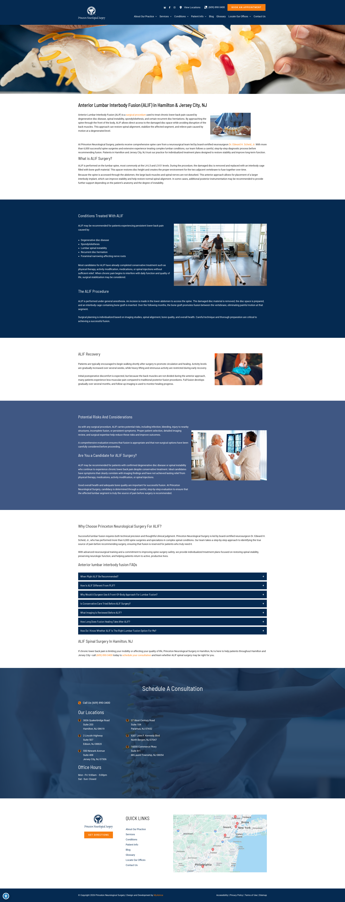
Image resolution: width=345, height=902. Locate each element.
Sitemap (263, 895)
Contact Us (132, 865)
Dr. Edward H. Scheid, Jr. (242, 144)
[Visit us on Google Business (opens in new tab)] (165, 7)
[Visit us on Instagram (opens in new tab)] (174, 7)
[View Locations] (189, 7)
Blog (128, 849)
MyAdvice (158, 895)
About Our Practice (136, 829)
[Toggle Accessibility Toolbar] (6, 896)
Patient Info (132, 844)
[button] (246, 7)
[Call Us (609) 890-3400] (94, 703)
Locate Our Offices (135, 860)
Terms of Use (251, 895)
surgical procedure (136, 114)
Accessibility (222, 895)
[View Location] (80, 720)
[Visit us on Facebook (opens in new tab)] (170, 7)
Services (130, 834)
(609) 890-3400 (104, 655)
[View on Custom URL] (220, 843)
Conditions (131, 839)
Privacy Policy (236, 895)
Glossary (130, 854)
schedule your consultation (136, 655)
